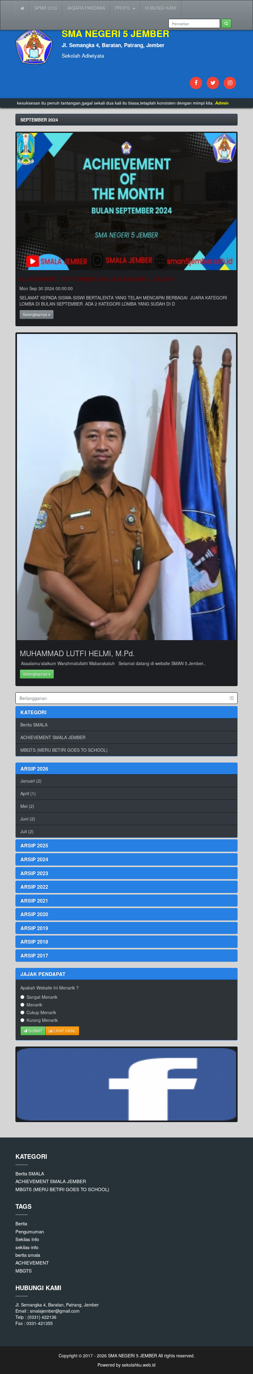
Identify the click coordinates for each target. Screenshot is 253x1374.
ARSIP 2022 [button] (34, 886)
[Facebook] (196, 83)
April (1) (28, 793)
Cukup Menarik (41, 1012)
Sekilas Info (27, 1239)
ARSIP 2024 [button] (34, 859)
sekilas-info (26, 1247)
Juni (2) (27, 819)
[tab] (126, 769)
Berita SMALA (34, 725)
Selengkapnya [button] (35, 314)
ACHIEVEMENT (32, 1262)
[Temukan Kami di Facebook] (126, 1084)
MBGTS (23, 1270)
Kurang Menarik (42, 1020)
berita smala (27, 1255)
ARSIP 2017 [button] (34, 955)
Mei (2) (27, 806)
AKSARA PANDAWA (86, 8)
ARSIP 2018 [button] (34, 941)
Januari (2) (31, 781)
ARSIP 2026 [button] (34, 768)
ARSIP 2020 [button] (34, 914)
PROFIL (123, 8)
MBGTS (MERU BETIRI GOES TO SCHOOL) (64, 750)
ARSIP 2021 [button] (34, 900)
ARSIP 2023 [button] (34, 873)
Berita (21, 1223)
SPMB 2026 (45, 8)
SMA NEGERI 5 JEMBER (132, 1355)
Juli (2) (27, 831)
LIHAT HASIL (64, 1030)
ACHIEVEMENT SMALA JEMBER (52, 737)
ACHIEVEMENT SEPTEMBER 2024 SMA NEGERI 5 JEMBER (96, 279)
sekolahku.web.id (139, 1365)
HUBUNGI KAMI (160, 8)
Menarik (34, 1005)
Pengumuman (29, 1231)
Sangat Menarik (42, 997)
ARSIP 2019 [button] (34, 928)
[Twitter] (213, 83)
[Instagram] (230, 83)
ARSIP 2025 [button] (34, 845)
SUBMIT (34, 1030)
